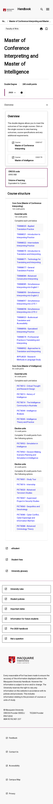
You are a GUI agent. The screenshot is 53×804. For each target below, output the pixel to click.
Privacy (12, 793)
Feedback (13, 738)
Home (4, 21)
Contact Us (13, 752)
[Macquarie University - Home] (8, 10)
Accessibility (14, 766)
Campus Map (14, 780)
